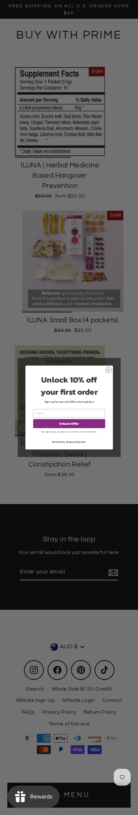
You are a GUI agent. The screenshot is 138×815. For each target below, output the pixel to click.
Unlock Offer (69, 423)
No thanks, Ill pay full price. (69, 441)
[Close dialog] (109, 370)
